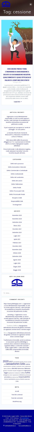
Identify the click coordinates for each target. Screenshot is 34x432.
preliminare (28, 375)
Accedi (17, 391)
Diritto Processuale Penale (17, 194)
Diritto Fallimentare (17, 184)
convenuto (18, 366)
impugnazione (20, 370)
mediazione (17, 373)
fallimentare (21, 368)
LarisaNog (10, 314)
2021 (11, 361)
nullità (27, 372)
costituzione (28, 366)
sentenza (17, 379)
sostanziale (27, 379)
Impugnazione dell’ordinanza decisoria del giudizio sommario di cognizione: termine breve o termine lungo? (17, 327)
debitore (9, 368)
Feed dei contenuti (17, 394)
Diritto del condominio (17, 177)
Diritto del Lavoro (17, 181)
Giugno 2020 (17, 266)
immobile (10, 370)
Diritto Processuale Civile (17, 191)
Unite (17, 381)
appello (21, 361)
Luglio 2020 (17, 263)
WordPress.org (17, 401)
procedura (7, 377)
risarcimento (11, 379)
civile (22, 363)
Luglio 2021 (17, 236)
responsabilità (24, 377)
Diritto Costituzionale (17, 174)
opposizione (16, 375)
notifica (23, 373)
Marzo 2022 (17, 225)
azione (29, 361)
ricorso (6, 379)
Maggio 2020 (17, 270)
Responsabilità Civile (17, 201)
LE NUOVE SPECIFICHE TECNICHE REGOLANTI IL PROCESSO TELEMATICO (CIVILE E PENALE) (17, 134)
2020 (6, 361)
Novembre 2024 (17, 219)
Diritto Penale (17, 187)
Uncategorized (17, 204)
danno (5, 368)
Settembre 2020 (17, 256)
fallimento (27, 368)
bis (4, 364)
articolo (26, 361)
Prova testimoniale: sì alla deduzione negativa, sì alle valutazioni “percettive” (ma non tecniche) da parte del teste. (17, 151)
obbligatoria (6, 375)
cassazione (12, 364)
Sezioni (22, 379)
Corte (23, 366)
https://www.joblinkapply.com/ (12, 304)
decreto (14, 368)
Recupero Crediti (17, 198)
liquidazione (11, 373)
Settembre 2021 (17, 232)
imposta (14, 370)
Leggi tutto (17, 101)
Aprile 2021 (17, 239)
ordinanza (22, 375)
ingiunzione (27, 370)
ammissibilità (16, 361)
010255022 (25, 418)
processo (13, 377)
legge (6, 373)
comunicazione (7, 366)
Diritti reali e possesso (17, 163)
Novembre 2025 (17, 215)
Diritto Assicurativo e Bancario (17, 167)
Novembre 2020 (17, 249)
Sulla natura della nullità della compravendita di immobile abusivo (17, 349)
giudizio (5, 370)
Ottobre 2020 (17, 253)
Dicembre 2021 (17, 229)
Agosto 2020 (17, 260)
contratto (13, 366)
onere (10, 375)
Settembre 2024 (17, 222)
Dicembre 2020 (17, 246)
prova (16, 377)
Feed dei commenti (17, 398)
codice (27, 364)
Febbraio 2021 (17, 243)
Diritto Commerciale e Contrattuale (17, 170)
